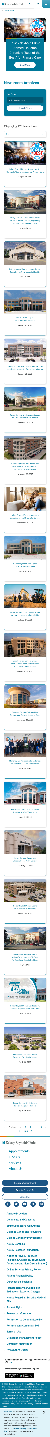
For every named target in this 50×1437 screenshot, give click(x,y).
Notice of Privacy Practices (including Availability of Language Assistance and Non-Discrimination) (27, 1259)
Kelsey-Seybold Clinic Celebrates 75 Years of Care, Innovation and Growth (25, 1007)
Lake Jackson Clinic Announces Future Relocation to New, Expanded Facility (25, 270)
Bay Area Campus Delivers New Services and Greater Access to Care (25, 713)
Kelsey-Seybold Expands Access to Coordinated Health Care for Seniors (25, 516)
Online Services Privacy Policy (24, 1269)
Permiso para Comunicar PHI (23, 1325)
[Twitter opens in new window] (16, 1204)
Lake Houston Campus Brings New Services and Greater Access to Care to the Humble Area (25, 664)
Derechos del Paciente (19, 1281)
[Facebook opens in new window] (8, 1204)
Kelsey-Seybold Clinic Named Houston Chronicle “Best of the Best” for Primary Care (25, 170)
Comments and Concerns (21, 1219)
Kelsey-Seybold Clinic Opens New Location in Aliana (25, 565)
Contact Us (25, 1196)
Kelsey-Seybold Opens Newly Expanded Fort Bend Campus (25, 1055)
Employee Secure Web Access (23, 1225)
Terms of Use (14, 1331)
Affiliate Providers (17, 1213)
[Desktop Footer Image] (19, 1145)
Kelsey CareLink (16, 1243)
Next (26, 1131)
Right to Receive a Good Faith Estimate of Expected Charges (23, 1289)
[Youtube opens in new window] (24, 1204)
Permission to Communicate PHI (25, 1319)
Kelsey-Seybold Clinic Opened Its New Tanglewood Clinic (25, 1104)
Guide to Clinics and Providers (24, 1231)
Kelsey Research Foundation (23, 1249)
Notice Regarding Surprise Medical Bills (26, 1299)
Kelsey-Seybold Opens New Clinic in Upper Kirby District (25, 859)
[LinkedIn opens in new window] (33, 1204)
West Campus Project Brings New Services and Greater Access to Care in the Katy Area (25, 367)
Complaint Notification (19, 1343)
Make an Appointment (25, 1182)
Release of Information (19, 1313)
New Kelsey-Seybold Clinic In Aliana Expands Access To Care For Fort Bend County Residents (25, 957)
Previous (12, 1127)
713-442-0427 (26, 1189)
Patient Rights (15, 1307)
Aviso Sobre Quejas (17, 1349)
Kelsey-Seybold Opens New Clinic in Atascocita (25, 319)
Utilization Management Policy (24, 1337)
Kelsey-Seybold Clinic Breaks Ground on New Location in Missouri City (25, 613)
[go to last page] (31, 1131)
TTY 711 (12, 1362)
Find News (11, 94)
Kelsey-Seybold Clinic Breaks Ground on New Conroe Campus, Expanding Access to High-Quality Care (25, 220)
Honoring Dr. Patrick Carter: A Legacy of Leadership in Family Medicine (25, 762)
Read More (25, 65)
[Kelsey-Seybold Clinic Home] (14, 4)
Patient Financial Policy (20, 1275)
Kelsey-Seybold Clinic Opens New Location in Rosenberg (25, 907)
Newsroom (9, 10)
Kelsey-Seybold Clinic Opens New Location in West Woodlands (25, 810)
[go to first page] (5, 1127)
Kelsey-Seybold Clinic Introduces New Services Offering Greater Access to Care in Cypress (25, 466)
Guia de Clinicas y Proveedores (24, 1237)
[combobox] (25, 100)
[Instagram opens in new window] (41, 1204)
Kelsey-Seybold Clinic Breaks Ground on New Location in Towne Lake (25, 416)
